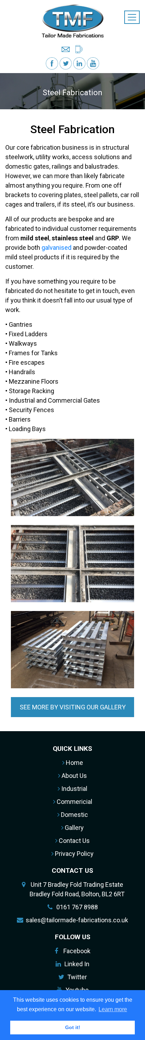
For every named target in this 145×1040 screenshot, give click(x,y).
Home (73, 762)
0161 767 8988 (77, 907)
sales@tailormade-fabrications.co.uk (77, 920)
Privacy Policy (73, 853)
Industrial (73, 788)
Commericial (73, 801)
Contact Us (73, 840)
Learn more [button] (113, 1009)
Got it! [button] (72, 1027)
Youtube (77, 990)
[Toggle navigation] (132, 17)
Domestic (73, 814)
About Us (73, 775)
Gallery (73, 827)
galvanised (56, 247)
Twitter (77, 977)
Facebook (76, 951)
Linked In (76, 964)
